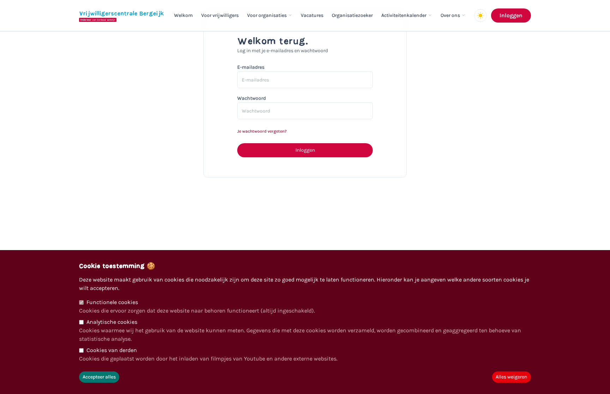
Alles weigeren (511, 377)
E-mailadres (250, 67)
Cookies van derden (111, 350)
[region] (305, 322)
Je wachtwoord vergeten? (262, 131)
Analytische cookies (111, 322)
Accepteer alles (99, 377)
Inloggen (511, 15)
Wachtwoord (251, 98)
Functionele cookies (112, 302)
